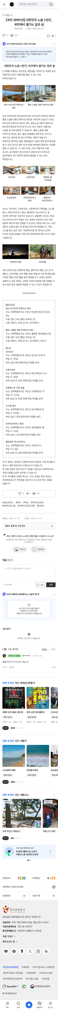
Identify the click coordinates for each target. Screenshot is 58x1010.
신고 (54, 667)
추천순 (53, 649)
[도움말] (54, 44)
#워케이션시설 (8, 505)
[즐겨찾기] (47, 36)
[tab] (7, 1004)
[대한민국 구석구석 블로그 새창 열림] (6, 951)
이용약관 (25, 967)
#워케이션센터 (37, 502)
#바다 (18, 502)
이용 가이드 (8, 936)
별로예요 (41, 549)
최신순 (44, 649)
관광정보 (6, 895)
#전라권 (40, 505)
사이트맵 (45, 978)
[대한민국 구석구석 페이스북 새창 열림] (14, 951)
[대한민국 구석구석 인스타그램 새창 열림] (38, 951)
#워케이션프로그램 (26, 505)
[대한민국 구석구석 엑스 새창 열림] (30, 951)
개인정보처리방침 (10, 967)
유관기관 (36, 895)
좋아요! (22, 549)
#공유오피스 (7, 502)
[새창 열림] (10, 986)
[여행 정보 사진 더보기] (13, 93)
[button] (28, 860)
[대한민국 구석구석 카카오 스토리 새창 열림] (22, 951)
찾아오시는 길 (9, 941)
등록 (50, 585)
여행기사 (9, 15)
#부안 (26, 502)
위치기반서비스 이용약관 (43, 967)
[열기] (52, 526)
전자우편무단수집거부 (12, 978)
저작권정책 (31, 973)
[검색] (51, 4)
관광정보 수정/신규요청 (13, 887)
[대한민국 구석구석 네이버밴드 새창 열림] (46, 951)
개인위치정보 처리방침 (13, 973)
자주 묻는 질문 (31, 978)
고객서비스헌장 (46, 973)
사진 (41, 585)
